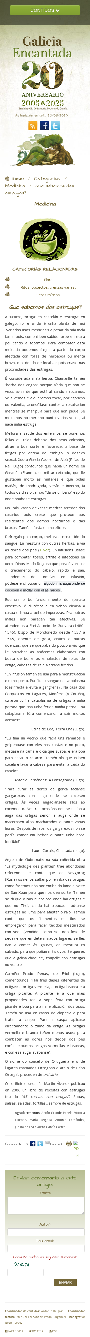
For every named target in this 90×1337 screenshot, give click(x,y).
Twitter (38, 1331)
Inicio (18, 179)
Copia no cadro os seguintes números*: (45, 1257)
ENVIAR (65, 1282)
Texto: (45, 1193)
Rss (55, 1331)
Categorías (47, 179)
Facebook (15, 1331)
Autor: (45, 1224)
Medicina (15, 186)
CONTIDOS (43, 10)
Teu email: (45, 1240)
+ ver (44, 549)
